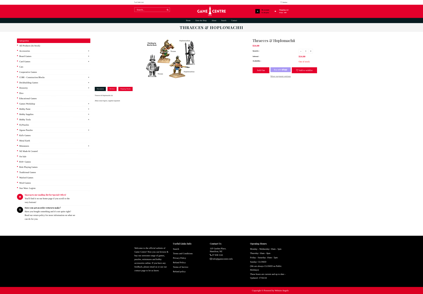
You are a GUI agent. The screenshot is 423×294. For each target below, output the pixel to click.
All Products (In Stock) (29, 45)
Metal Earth (24, 140)
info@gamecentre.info (223, 259)
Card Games (24, 61)
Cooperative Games (28, 72)
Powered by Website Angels (276, 290)
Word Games (25, 183)
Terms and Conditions (183, 253)
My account (265, 10)
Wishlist (284, 2)
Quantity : (256, 51)
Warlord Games (26, 177)
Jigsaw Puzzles (26, 130)
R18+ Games (25, 162)
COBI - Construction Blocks (32, 77)
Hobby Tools (25, 119)
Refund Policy (179, 262)
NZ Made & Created (28, 151)
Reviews (112, 89)
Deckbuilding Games (28, 82)
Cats (21, 67)
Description (100, 89)
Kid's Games (25, 135)
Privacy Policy (179, 258)
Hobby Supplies (26, 114)
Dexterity (23, 88)
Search (176, 249)
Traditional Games (27, 172)
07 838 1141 (140, 2)
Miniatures (24, 146)
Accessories (24, 51)
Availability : (257, 61)
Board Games (25, 56)
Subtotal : (256, 56)
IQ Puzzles (24, 125)
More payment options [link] (280, 76)
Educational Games (28, 98)
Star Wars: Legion (27, 188)
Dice (21, 93)
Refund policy (179, 271)
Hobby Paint (24, 109)
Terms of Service (180, 267)
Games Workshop (27, 103)
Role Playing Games (28, 167)
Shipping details (125, 89)
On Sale (22, 156)
